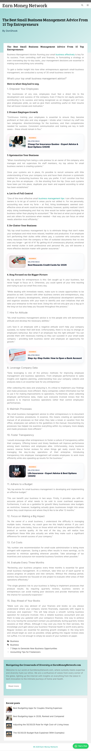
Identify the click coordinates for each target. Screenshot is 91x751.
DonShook (12, 30)
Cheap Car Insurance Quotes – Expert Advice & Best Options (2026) (53, 145)
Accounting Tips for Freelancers (25, 652)
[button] (82, 5)
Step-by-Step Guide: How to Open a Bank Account (55, 358)
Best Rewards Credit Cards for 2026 (47, 265)
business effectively (65, 54)
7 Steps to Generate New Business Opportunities (33, 648)
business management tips (51, 198)
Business (14, 641)
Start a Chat (82, 746)
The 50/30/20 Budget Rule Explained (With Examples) (38, 733)
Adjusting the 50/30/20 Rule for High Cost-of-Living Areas (41, 724)
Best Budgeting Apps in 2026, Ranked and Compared (38, 716)
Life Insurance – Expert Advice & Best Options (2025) (52, 474)
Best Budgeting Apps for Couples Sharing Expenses (37, 708)
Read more (13, 686)
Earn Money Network (24, 5)
